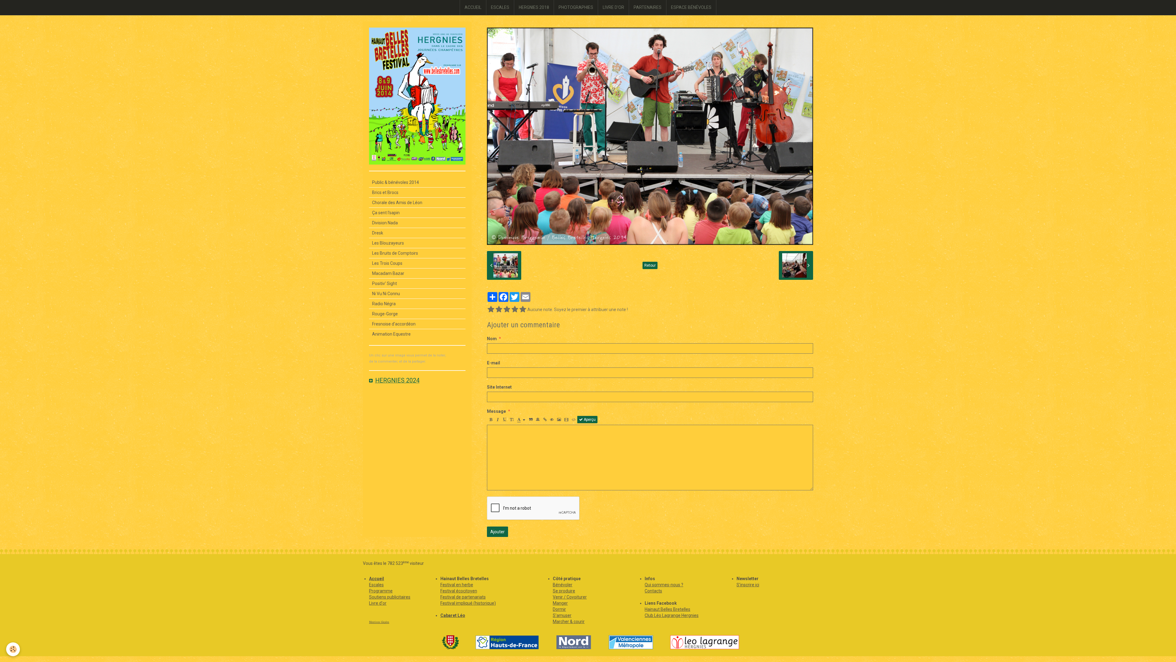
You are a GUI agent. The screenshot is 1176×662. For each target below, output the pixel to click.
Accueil (376, 578)
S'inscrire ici (748, 584)
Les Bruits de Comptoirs (395, 253)
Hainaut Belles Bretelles (667, 609)
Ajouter (497, 531)
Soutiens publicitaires (389, 597)
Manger (560, 603)
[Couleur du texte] (521, 419)
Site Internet (499, 387)
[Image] (559, 419)
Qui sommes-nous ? (664, 584)
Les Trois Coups (387, 263)
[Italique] (497, 419)
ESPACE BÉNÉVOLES (691, 7)
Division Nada (385, 222)
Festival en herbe (456, 584)
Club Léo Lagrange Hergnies (672, 615)
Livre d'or (377, 603)
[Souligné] (504, 419)
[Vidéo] (566, 419)
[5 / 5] (522, 310)
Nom (492, 338)
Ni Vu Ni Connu (386, 293)
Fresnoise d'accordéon (394, 323)
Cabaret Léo (452, 615)
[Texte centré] (537, 419)
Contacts (653, 590)
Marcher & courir (569, 621)
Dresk (377, 232)
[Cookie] (13, 649)
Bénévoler (562, 584)
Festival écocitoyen (458, 590)
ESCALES (500, 7)
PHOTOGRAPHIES (576, 7)
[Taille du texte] (511, 419)
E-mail (493, 362)
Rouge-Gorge (385, 313)
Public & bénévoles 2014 (395, 182)
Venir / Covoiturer (570, 597)
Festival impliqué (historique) (468, 603)
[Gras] (490, 419)
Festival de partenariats (463, 597)
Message (496, 411)
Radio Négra (384, 303)
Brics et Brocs (385, 192)
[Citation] (530, 419)
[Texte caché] (552, 419)
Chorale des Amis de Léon (397, 202)
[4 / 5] (514, 310)
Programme (381, 590)
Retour (650, 265)
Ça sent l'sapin (386, 212)
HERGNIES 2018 (534, 7)
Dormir (559, 609)
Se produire (564, 590)
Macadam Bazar (388, 273)
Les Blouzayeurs (388, 243)
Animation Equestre (391, 334)
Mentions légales (379, 622)
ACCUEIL (473, 7)
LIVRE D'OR (613, 7)
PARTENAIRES (648, 7)
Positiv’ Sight (384, 283)
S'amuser (562, 615)
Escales (376, 584)
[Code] (574, 419)
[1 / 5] (491, 310)
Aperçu (589, 419)
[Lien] (544, 419)
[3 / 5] (506, 310)
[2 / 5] (499, 310)
